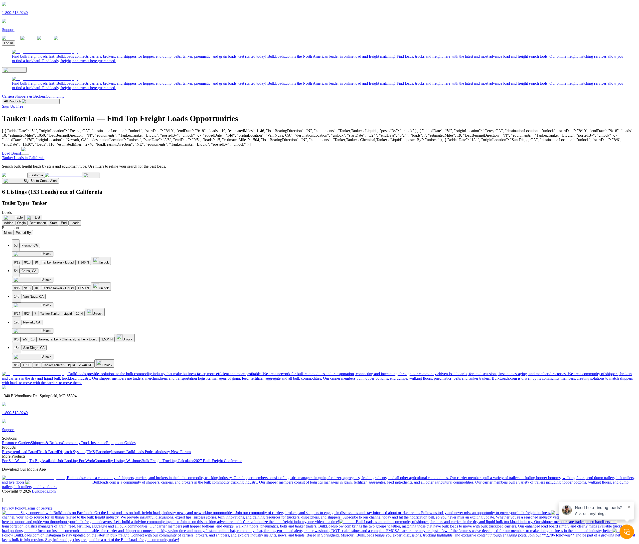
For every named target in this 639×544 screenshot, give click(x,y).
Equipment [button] (10, 228)
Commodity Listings (110, 461)
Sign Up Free (12, 106)
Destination (38, 223)
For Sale (8, 461)
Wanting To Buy (28, 461)
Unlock (46, 254)
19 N (79, 313)
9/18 (27, 262)
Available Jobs (52, 461)
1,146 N (83, 262)
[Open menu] (14, 70)
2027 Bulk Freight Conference (218, 461)
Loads (75, 223)
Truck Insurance (93, 443)
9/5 (24, 339)
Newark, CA (31, 322)
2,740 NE (85, 365)
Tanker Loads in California (23, 158)
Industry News (168, 452)
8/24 (17, 313)
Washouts (134, 461)
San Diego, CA (34, 348)
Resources (10, 443)
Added (8, 223)
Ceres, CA (28, 271)
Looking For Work (79, 461)
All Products (13, 101)
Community (55, 96)
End (64, 223)
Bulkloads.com (44, 491)
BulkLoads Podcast (141, 452)
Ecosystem (10, 452)
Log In (8, 43)
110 (36, 365)
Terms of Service (39, 508)
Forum (185, 452)
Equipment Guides (121, 443)
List (37, 217)
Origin (21, 223)
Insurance (118, 452)
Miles (8, 233)
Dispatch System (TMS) (77, 452)
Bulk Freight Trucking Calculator (168, 461)
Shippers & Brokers (30, 96)
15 (32, 339)
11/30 (26, 365)
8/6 (16, 339)
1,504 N (107, 339)
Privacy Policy (13, 508)
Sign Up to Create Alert (40, 181)
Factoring (103, 452)
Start (53, 223)
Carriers (8, 96)
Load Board (11, 153)
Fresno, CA (29, 245)
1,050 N (83, 288)
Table (19, 217)
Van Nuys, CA (33, 296)
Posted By (23, 233)
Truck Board (48, 452)
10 (36, 262)
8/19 (17, 262)
